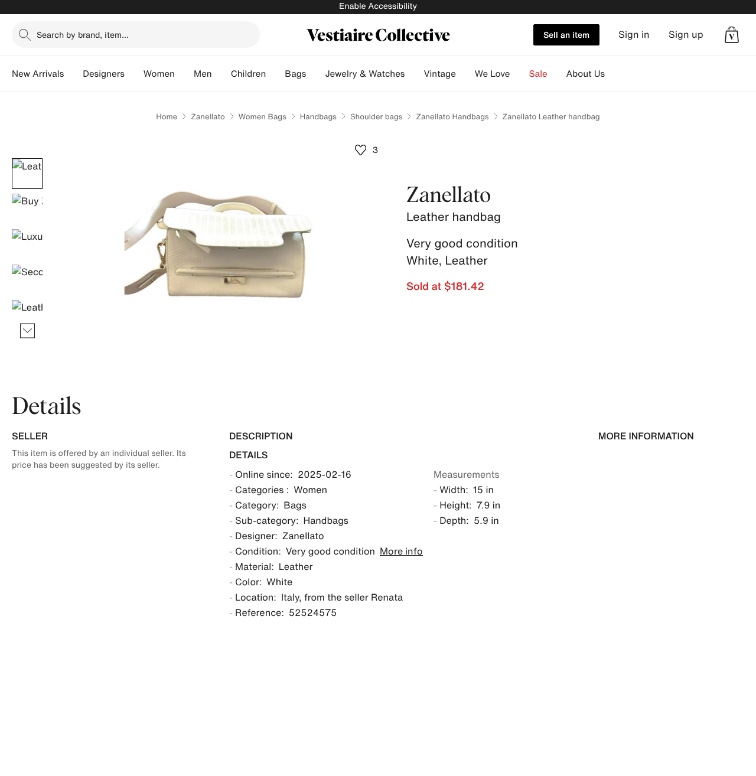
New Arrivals (38, 73)
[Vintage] (465, 74)
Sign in (634, 34)
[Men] (221, 74)
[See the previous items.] (27, 158)
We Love (492, 73)
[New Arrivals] (73, 74)
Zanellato (208, 116)
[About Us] (614, 74)
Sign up (686, 34)
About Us (585, 73)
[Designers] (134, 74)
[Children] (275, 74)
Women (159, 73)
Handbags (318, 116)
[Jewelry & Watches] (414, 74)
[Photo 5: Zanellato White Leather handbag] (27, 315)
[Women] (184, 74)
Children (248, 73)
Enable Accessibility (378, 6)
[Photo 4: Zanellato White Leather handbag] (27, 280)
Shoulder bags (376, 116)
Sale (538, 73)
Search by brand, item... (83, 34)
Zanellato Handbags (452, 116)
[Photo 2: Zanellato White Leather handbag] (27, 209)
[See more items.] (27, 331)
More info (401, 551)
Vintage (439, 73)
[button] (732, 35)
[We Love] (519, 74)
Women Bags (262, 116)
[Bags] (315, 74)
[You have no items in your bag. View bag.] (732, 35)
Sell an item (566, 34)
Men (203, 73)
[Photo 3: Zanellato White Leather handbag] (27, 244)
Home (166, 116)
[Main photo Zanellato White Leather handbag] (27, 173)
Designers (104, 73)
